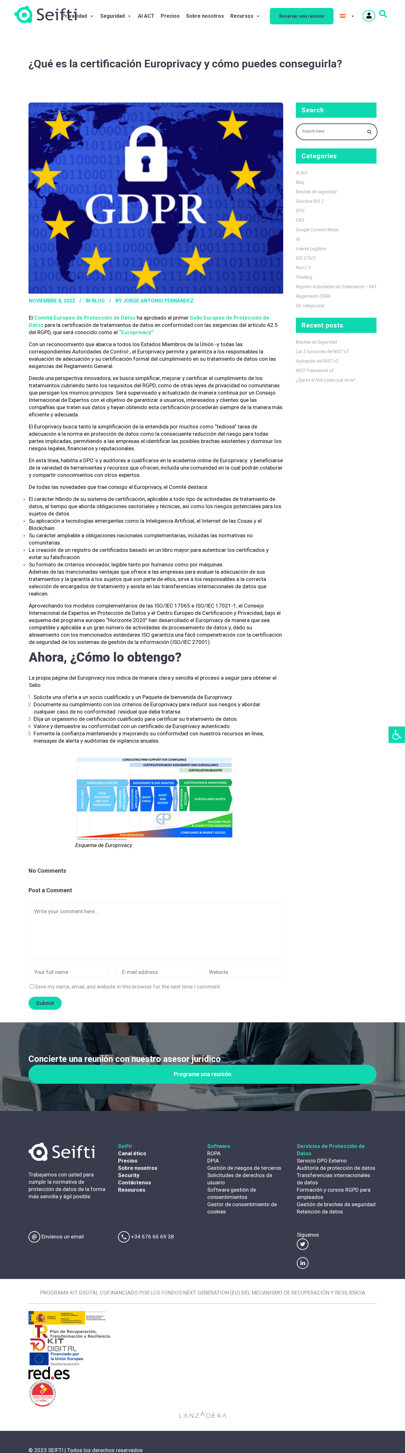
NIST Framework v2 (315, 370)
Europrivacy (136, 332)
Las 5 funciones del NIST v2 (322, 351)
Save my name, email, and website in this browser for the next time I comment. (128, 986)
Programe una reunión (202, 1074)
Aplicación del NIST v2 (317, 361)
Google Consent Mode (317, 229)
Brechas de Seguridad (316, 342)
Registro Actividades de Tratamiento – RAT (336, 286)
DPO (300, 210)
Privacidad (74, 16)
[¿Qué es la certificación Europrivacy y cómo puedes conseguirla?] (155, 198)
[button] (397, 734)
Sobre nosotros (205, 16)
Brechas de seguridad (316, 191)
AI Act (301, 172)
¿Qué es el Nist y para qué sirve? (325, 380)
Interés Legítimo (311, 248)
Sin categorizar (310, 305)
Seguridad (112, 16)
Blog (98, 301)
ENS (300, 220)
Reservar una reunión (301, 16)
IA (298, 239)
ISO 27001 (306, 258)
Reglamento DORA (313, 296)
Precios (170, 16)
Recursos (241, 16)
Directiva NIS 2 (310, 201)
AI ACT (146, 16)
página (60, 678)
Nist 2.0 (303, 267)
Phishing (304, 277)
